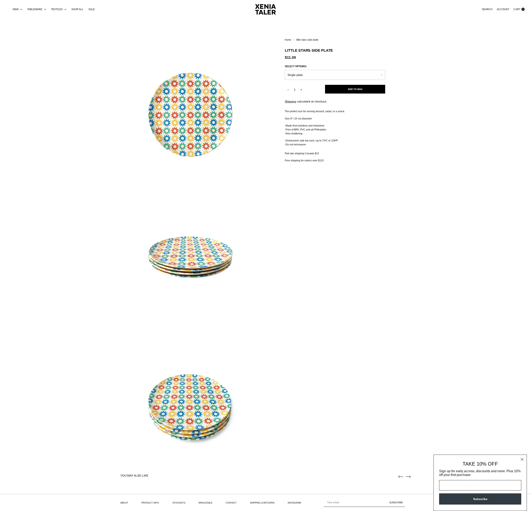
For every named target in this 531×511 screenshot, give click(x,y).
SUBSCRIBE (396, 502)
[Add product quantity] (288, 89)
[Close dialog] (522, 459)
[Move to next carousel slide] (408, 476)
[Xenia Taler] (265, 9)
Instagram (294, 502)
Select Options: (296, 66)
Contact (231, 502)
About (124, 502)
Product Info (150, 502)
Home (288, 39)
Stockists (178, 502)
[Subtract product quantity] (301, 89)
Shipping (290, 101)
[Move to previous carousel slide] (400, 476)
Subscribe (480, 499)
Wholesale (205, 502)
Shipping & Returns (262, 502)
